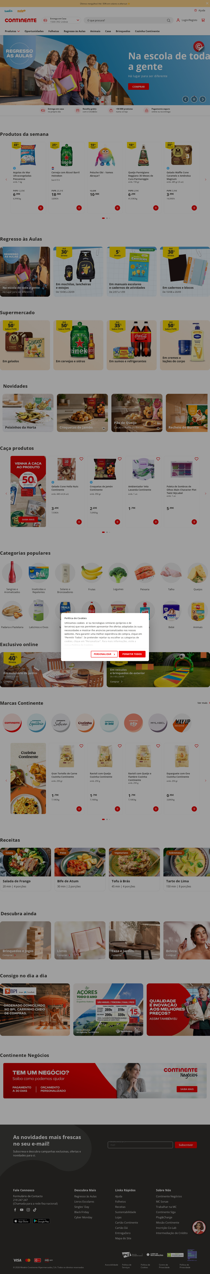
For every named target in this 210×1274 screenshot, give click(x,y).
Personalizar (102, 654)
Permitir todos (132, 654)
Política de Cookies (82, 645)
